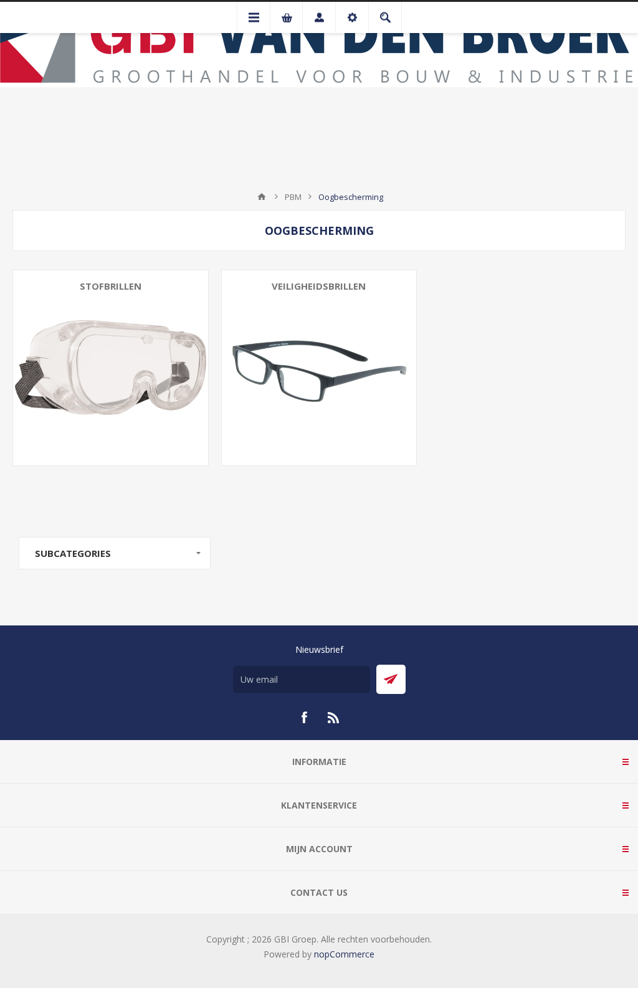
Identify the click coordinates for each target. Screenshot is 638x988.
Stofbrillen (110, 286)
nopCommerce (344, 954)
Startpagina (261, 197)
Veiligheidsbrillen (319, 286)
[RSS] (334, 718)
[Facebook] (304, 718)
